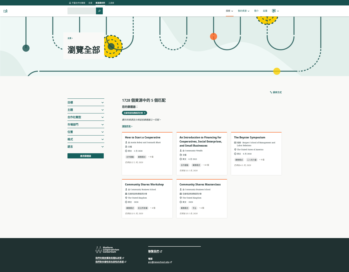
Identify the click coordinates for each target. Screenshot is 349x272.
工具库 (111, 2)
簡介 (256, 11)
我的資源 (242, 11)
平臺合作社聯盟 (78, 2)
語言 (70, 147)
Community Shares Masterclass (200, 185)
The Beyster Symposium (249, 137)
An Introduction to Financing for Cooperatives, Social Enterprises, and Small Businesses (201, 142)
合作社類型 (74, 117)
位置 (70, 132)
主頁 (69, 38)
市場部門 (72, 125)
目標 (70, 103)
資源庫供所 (100, 2)
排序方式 (277, 92)
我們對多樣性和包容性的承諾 (109, 261)
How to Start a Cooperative (142, 137)
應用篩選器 (85, 156)
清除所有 (126, 126)
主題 (70, 110)
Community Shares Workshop (144, 185)
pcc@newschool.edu (158, 262)
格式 (70, 139)
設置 (265, 11)
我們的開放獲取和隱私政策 (108, 258)
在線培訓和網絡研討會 (134, 113)
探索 (228, 11)
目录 (90, 2)
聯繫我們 (153, 251)
